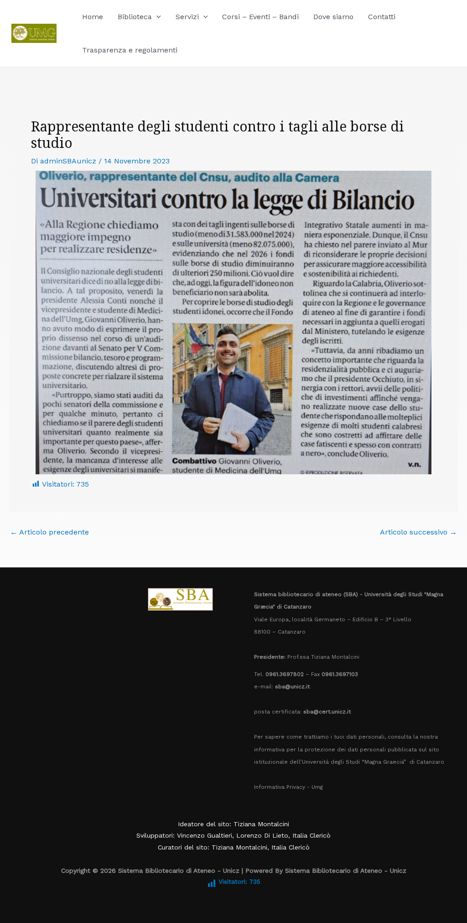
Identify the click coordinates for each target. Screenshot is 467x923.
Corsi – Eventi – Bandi (260, 16)
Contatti (381, 16)
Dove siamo (333, 16)
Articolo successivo (418, 532)
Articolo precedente (49, 532)
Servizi (187, 16)
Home (92, 16)
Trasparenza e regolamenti (129, 50)
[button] (156, 16)
